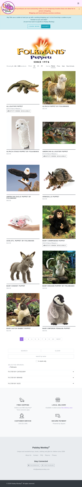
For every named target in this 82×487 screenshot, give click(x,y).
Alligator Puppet (14, 106)
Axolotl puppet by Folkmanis (20, 241)
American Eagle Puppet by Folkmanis (18, 197)
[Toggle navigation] (78, 3)
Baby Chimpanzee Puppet (53, 241)
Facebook (34, 465)
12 (34, 66)
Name (53, 66)
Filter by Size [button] (14, 383)
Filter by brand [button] (15, 377)
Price (58, 66)
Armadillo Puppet (50, 196)
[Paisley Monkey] (8, 3)
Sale (63, 66)
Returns (47, 455)
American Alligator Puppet (55, 151)
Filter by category (17, 371)
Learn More (34, 26)
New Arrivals (70, 66)
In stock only (42, 361)
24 (38, 66)
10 (53, 339)
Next (58, 339)
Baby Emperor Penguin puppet (56, 328)
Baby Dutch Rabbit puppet (18, 328)
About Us (28, 455)
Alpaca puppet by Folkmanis (55, 106)
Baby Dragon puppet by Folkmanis (58, 286)
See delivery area (66, 407)
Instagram (49, 465)
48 (42, 66)
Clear (57, 351)
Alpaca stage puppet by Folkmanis (22, 151)
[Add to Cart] (50, 88)
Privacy (54, 455)
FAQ (41, 455)
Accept (45, 26)
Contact (35, 455)
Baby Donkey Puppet (15, 286)
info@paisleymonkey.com (41, 469)
